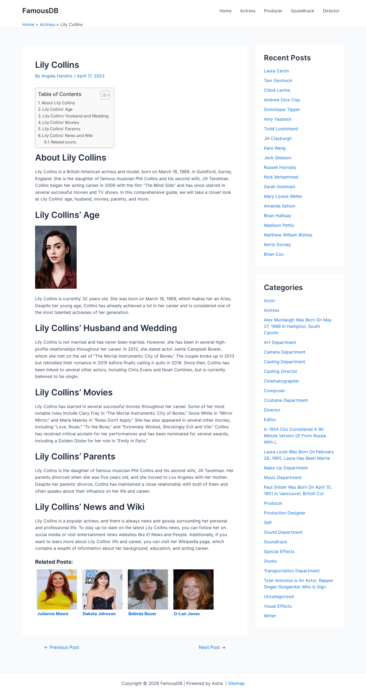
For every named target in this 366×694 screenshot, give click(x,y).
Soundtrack (302, 10)
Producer (273, 10)
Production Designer (284, 512)
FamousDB (40, 10)
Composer (274, 390)
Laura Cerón (276, 70)
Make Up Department (286, 467)
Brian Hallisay (277, 215)
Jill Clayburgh (278, 138)
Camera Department (284, 352)
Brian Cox (274, 254)
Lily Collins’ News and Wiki (67, 135)
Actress (247, 10)
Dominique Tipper (282, 109)
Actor (269, 300)
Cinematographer (281, 381)
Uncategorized (279, 596)
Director (331, 10)
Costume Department (286, 400)
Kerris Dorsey (277, 244)
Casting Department (284, 361)
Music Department (282, 477)
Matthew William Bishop (288, 234)
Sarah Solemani (279, 186)
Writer (270, 615)
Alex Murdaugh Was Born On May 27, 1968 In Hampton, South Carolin (298, 326)
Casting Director (280, 371)
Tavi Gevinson (278, 80)
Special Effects (279, 551)
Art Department (280, 342)
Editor (270, 419)
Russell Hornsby (280, 167)
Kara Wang (275, 148)
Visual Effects (278, 606)
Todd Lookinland (281, 128)
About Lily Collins (58, 102)
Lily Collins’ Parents (61, 128)
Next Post (212, 647)
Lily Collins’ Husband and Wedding (76, 115)
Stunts (270, 561)
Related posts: (64, 142)
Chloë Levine (277, 90)
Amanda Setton (279, 206)
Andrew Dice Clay (282, 99)
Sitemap (236, 683)
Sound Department (283, 532)
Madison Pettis (279, 225)
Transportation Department (292, 570)
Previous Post (61, 647)
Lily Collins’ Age (57, 109)
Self (268, 522)
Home (225, 10)
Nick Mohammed (281, 177)
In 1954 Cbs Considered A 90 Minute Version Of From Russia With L (295, 435)
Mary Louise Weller (283, 196)
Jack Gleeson (277, 157)
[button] (102, 95)
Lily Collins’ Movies (60, 122)
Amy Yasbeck (278, 119)
